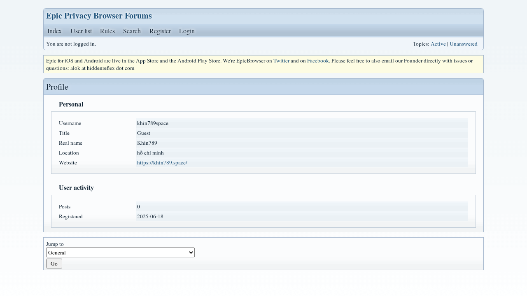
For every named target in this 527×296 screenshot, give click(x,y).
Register (160, 30)
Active (438, 43)
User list (81, 30)
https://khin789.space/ (162, 162)
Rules (107, 30)
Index (54, 30)
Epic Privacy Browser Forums (99, 15)
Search (132, 30)
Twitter (281, 60)
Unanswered (464, 43)
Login (187, 30)
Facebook (318, 60)
